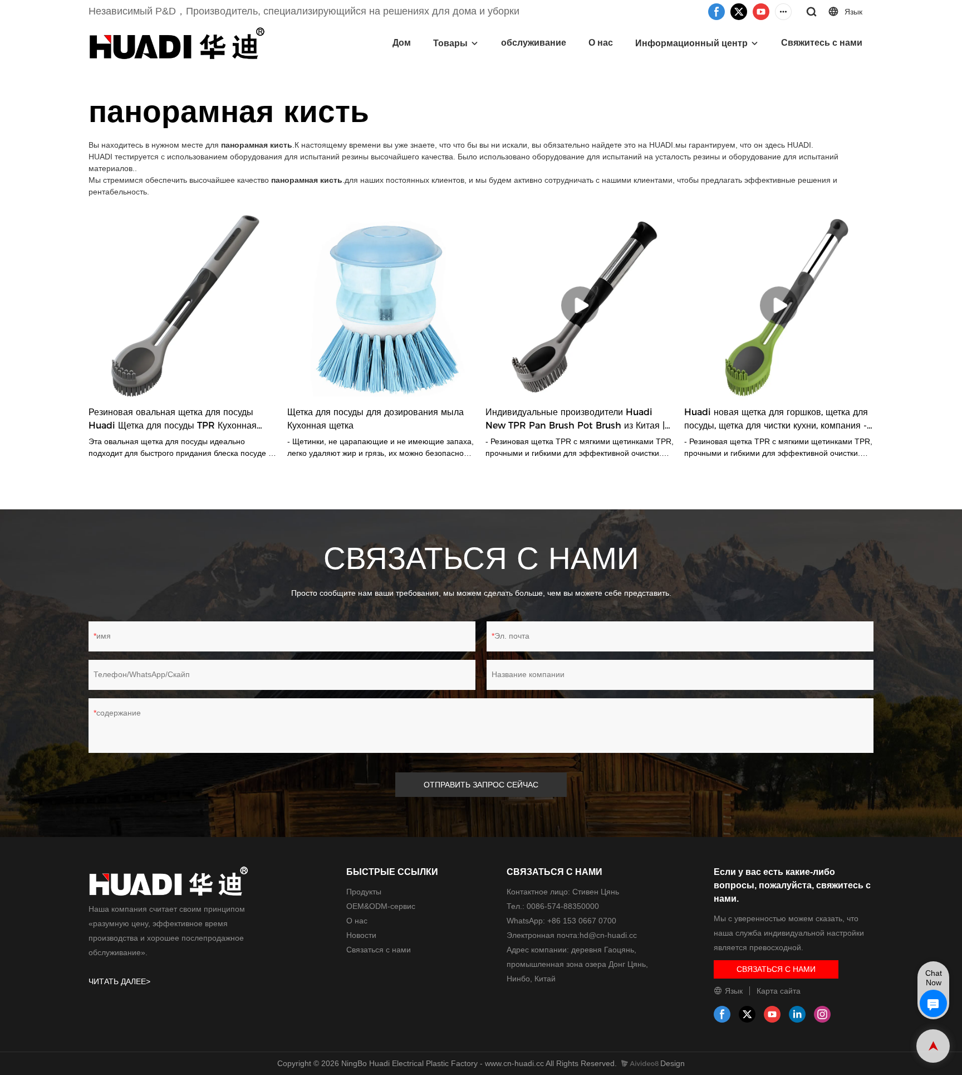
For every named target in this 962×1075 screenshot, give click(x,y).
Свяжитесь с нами (821, 42)
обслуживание (533, 42)
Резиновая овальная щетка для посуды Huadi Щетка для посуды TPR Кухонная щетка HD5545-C (173, 419)
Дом (401, 42)
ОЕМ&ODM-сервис (380, 906)
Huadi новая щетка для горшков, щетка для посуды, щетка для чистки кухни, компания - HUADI (776, 419)
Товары (450, 43)
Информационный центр (691, 43)
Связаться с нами (378, 949)
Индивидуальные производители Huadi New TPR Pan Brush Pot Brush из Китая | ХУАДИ (575, 419)
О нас (600, 42)
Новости (361, 935)
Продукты (363, 891)
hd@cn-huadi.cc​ (608, 935)
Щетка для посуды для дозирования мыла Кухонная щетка (375, 419)
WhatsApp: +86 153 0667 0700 (561, 920)
